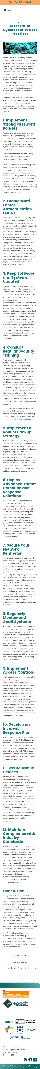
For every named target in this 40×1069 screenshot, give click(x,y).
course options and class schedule (17, 419)
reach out (21, 938)
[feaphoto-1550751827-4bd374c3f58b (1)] (20, 48)
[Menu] (34, 10)
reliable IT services (22, 333)
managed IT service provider (25, 74)
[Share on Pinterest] (18, 968)
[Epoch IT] (12, 10)
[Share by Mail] (32, 968)
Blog (20, 22)
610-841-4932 (8, 1055)
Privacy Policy (33, 1066)
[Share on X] (8, 968)
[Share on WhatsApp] (15, 968)
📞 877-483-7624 (20, 2)
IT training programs (15, 374)
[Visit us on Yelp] (35, 968)
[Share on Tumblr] (25, 968)
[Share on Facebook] (4, 968)
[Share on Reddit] (28, 968)
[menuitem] (34, 10)
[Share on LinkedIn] (21, 968)
